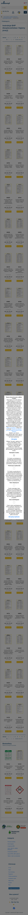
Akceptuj (14, 439)
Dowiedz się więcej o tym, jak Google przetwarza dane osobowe (14, 430)
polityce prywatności (11, 427)
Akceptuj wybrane (14, 517)
